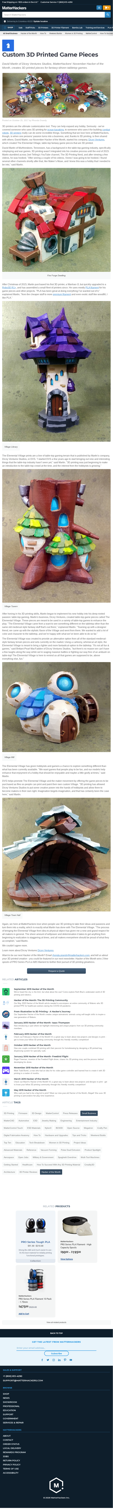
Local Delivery (12, 1448)
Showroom (10, 1402)
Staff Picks (30, 28)
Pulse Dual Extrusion (70, 1150)
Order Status (11, 1444)
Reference (31, 1150)
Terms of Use (11, 1468)
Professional (11, 1406)
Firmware (23, 1113)
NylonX (48, 1128)
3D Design (36, 1113)
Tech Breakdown (37, 1142)
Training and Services (95, 28)
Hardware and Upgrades (56, 1135)
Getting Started (11, 1164)
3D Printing (9, 1113)
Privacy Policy (11, 1464)
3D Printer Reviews (28, 1172)
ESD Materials (33, 1128)
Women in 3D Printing (74, 33)
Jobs (6, 1456)
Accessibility (10, 1473)
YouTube (70, 1359)
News (6, 1398)
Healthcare (27, 1164)
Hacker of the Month (29, 33)
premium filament (62, 294)
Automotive (24, 1120)
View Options (67, 1259)
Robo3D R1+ (9, 287)
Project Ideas (80, 1142)
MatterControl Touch (13, 1128)
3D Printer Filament (60, 28)
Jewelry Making (49, 1120)
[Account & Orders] (99, 7)
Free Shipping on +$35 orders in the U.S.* (20, 2)
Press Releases (70, 1113)
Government (10, 1418)
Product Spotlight (93, 1150)
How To (43, 33)
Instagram (53, 1359)
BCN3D (59, 1128)
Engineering (66, 1120)
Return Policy (11, 1460)
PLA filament (92, 287)
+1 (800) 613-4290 (64, 2)
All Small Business (10, 33)
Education (20, 1142)
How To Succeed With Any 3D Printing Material (58, 1164)
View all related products (56, 1322)
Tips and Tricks (79, 1135)
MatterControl (91, 33)
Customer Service (48, 2)
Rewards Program (14, 1452)
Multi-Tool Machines (90, 1157)
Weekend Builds (55, 33)
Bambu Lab (77, 28)
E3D (35, 1120)
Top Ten (7, 1142)
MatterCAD (9, 1120)
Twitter (47, 1359)
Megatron (88, 1128)
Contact (8, 1440)
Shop (6, 1394)
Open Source (73, 1128)
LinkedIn (59, 1359)
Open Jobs (23, 1157)
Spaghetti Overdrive (67, 1157)
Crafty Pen (102, 1128)
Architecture (9, 1172)
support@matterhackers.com (23, 1380)
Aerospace (9, 1157)
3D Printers (43, 28)
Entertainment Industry (86, 1120)
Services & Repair (13, 1422)
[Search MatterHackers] (108, 15)
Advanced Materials (13, 1150)
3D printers (15, 133)
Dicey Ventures (96, 139)
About (7, 1436)
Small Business (89, 1113)
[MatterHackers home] (14, 8)
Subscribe (56, 1353)
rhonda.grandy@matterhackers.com (70, 955)
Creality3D (89, 1164)
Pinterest (65, 1359)
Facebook (42, 1359)
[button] (56, 21)
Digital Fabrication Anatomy (16, 1135)
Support (8, 1414)
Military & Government (43, 1157)
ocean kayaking (55, 129)
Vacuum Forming (49, 1150)
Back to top (56, 1333)
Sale (20, 28)
